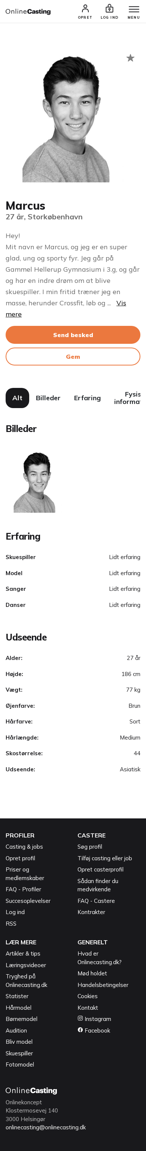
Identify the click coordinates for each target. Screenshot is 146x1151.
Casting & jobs (24, 846)
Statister (17, 996)
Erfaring (87, 398)
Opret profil (20, 858)
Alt (17, 398)
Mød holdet (92, 973)
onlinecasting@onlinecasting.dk (46, 1127)
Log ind (15, 912)
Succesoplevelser (28, 900)
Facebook (96, 1030)
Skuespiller (19, 1053)
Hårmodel (18, 1007)
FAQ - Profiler (23, 889)
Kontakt (87, 1007)
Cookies (87, 996)
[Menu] (134, 9)
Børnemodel (21, 1018)
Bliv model (19, 1041)
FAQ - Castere (96, 900)
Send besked (73, 335)
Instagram (97, 1018)
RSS (11, 923)
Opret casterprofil (100, 869)
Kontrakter (91, 912)
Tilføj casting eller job (104, 858)
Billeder (48, 398)
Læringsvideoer (26, 965)
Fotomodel (20, 1064)
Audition (16, 1030)
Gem (73, 356)
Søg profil (89, 846)
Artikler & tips (23, 953)
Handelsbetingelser (102, 984)
